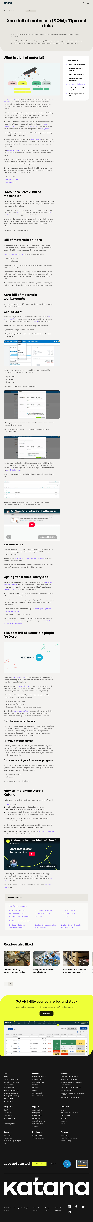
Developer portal (37, 1135)
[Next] (10, 984)
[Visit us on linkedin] (69, 1206)
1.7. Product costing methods (19, 916)
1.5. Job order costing (42, 913)
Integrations (9, 1107)
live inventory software (46, 832)
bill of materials (10, 100)
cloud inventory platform (20, 677)
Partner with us (65, 1135)
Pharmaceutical (37, 1093)
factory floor (44, 129)
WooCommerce (8, 1115)
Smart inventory (65, 1085)
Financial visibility (9, 1087)
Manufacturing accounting (16, 10)
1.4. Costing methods (16, 913)
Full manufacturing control (69, 1079)
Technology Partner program (69, 1138)
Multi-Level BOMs (11, 182)
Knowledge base (37, 1115)
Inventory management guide (13, 1141)
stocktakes (34, 321)
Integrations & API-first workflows (71, 1087)
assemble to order (13, 150)
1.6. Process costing (68, 913)
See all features (8, 1101)
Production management (11, 1082)
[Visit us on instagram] (69, 1211)
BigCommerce (8, 1113)
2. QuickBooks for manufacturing (19, 921)
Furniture (35, 1085)
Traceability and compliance (69, 1076)
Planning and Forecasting (11, 1096)
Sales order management (11, 1090)
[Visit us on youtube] (83, 1206)
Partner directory (37, 1124)
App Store (20, 212)
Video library (36, 1118)
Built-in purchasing (9, 1085)
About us (63, 1110)
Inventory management (11, 1079)
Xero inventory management (13, 254)
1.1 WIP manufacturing (17, 910)
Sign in (53, 1164)
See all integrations (9, 1124)
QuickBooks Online (9, 1118)
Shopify (6, 1110)
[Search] (83, 3)
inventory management (43, 609)
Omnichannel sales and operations (71, 1082)
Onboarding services (38, 1121)
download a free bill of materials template (29, 558)
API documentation (38, 1138)
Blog (5, 1143)
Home (6, 10)
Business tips (8, 1138)
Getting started (36, 1113)
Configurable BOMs (12, 180)
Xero (5, 1121)
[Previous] (6, 984)
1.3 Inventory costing (68, 910)
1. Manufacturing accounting (17, 906)
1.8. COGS (38, 916)
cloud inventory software (20, 711)
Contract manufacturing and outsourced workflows (73, 1093)
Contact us (35, 1126)
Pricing (6, 1076)
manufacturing (9, 589)
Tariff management (66, 1090)
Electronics (35, 1087)
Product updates (9, 1098)
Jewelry (34, 1090)
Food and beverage (38, 1082)
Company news (65, 1115)
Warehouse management (11, 1093)
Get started (39, 1164)
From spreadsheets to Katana (70, 1097)
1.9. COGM (64, 916)
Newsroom (64, 1118)
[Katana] (8, 3)
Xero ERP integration (25, 686)
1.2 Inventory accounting (43, 910)
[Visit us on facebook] (76, 1206)
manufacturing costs (13, 470)
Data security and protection (69, 1113)
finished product (32, 126)
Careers (63, 1124)
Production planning (12, 612)
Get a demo (46, 1013)
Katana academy (37, 1110)
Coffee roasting (36, 1079)
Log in (7, 804)
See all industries (37, 1096)
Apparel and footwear (39, 1076)
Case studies (7, 1135)
